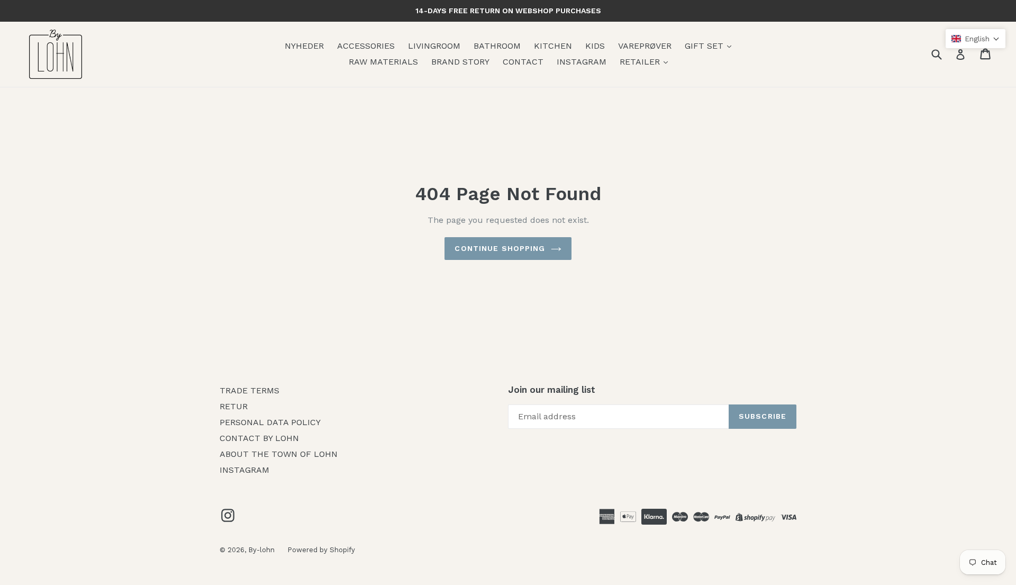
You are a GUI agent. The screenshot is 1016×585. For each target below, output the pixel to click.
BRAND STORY (460, 62)
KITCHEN (553, 46)
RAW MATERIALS (383, 62)
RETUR (234, 406)
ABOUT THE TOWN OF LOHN (279, 454)
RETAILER (641, 62)
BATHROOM (497, 46)
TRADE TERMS (249, 390)
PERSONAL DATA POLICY (270, 422)
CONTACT (523, 62)
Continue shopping (500, 248)
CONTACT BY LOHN (259, 438)
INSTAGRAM (581, 62)
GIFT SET (705, 46)
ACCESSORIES (366, 46)
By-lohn (262, 550)
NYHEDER (304, 46)
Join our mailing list (551, 389)
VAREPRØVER (645, 46)
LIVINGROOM (434, 46)
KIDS (595, 46)
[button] (975, 39)
